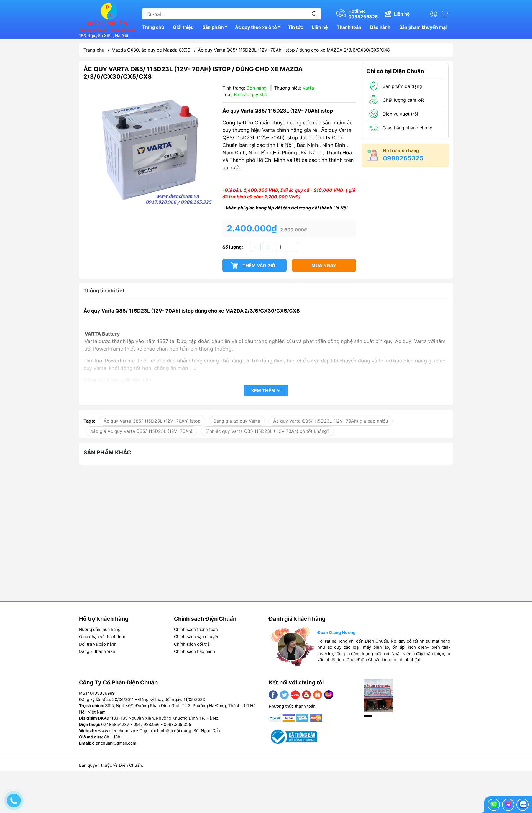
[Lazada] (328, 694)
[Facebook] (273, 694)
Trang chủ (153, 27)
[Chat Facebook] (508, 805)
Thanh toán (349, 27)
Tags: (89, 421)
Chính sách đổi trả (191, 644)
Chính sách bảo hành (194, 651)
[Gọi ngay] (494, 805)
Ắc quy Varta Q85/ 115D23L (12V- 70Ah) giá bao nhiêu (330, 421)
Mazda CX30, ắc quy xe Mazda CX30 (151, 50)
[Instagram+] (295, 694)
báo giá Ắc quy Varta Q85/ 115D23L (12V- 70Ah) (141, 431)
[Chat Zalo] (522, 805)
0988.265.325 (177, 724)
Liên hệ (320, 27)
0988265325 (403, 158)
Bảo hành (380, 27)
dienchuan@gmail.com (114, 743)
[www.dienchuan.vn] (108, 17)
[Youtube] (306, 694)
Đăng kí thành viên (97, 651)
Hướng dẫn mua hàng (100, 629)
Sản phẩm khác (107, 452)
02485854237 (115, 724)
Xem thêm (264, 390)
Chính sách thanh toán (196, 629)
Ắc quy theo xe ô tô (256, 27)
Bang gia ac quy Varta (237, 421)
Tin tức (295, 27)
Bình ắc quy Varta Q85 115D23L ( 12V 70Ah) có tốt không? (267, 431)
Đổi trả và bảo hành (98, 644)
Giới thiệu (183, 27)
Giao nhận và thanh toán (102, 636)
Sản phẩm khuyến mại (423, 27)
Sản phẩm (213, 27)
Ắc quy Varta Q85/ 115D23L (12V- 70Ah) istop (152, 421)
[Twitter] (284, 694)
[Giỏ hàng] (446, 13)
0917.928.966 (147, 724)
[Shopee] (317, 694)
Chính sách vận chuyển (196, 636)
